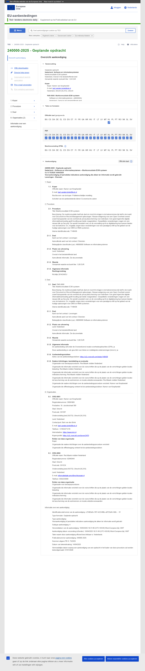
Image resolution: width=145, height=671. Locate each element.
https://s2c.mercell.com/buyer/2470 (76, 435)
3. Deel (13, 112)
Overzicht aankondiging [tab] (17, 58)
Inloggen (117, 8)
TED (9, 44)
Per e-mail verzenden (22, 85)
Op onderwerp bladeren (82, 36)
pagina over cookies (64, 658)
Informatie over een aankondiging (18, 125)
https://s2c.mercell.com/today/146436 (94, 357)
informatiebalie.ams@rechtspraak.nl (71, 476)
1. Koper (14, 100)
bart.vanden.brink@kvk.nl (62, 88)
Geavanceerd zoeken (64, 36)
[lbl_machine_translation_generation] (65, 146)
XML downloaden (21, 68)
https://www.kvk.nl (69, 432)
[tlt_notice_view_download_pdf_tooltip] (46, 137)
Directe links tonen (21, 73)
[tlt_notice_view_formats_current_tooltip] (131, 161)
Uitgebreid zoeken (48, 36)
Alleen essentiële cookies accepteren (122, 659)
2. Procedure (16, 106)
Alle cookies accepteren (93, 659)
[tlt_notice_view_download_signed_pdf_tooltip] (109, 122)
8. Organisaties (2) (18, 118)
